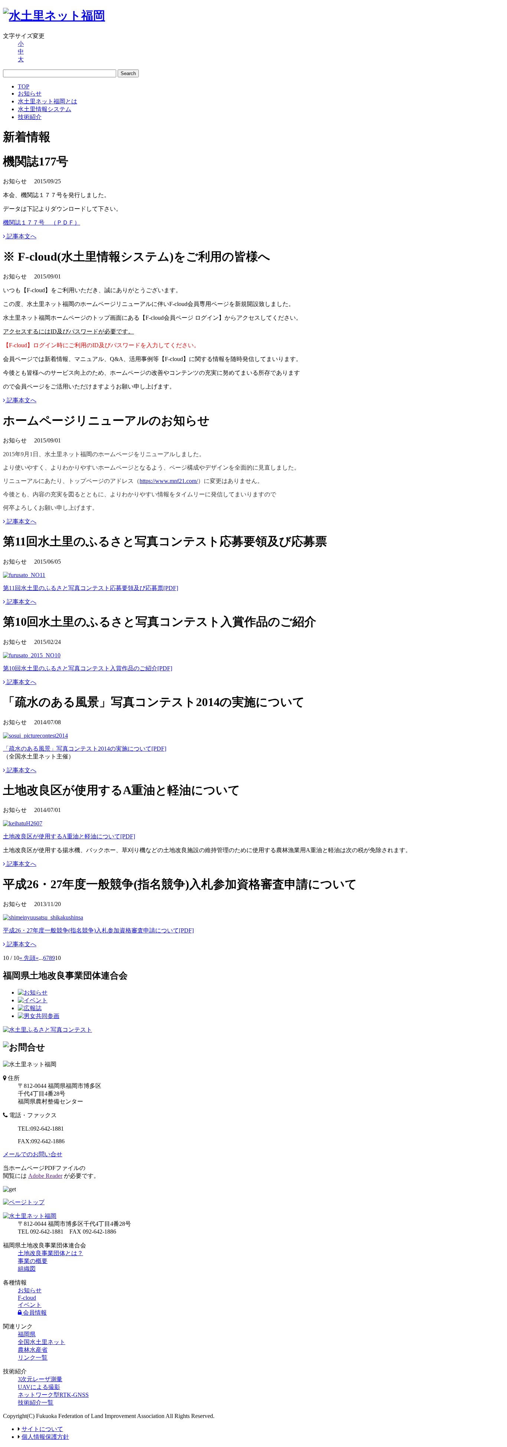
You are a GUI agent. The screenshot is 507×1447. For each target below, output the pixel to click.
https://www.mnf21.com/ (169, 481)
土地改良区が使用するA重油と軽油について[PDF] (69, 836)
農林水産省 (33, 1350)
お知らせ (30, 93)
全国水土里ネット (41, 1342)
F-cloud (27, 1298)
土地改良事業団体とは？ (50, 1253)
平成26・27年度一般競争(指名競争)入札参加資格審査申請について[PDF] (98, 930)
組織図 (27, 1269)
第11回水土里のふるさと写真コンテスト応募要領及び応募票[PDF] (90, 588)
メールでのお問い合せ (32, 1154)
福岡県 (27, 1334)
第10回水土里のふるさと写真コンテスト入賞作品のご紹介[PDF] (87, 668)
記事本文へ (20, 236)
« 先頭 (27, 958)
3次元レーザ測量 (40, 1379)
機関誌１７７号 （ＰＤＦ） (41, 222)
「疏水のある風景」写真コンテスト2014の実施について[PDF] (84, 748)
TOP (23, 86)
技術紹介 (30, 117)
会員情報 (34, 1312)
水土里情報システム (44, 109)
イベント (30, 1305)
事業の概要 (33, 1261)
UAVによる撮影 (39, 1387)
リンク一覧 (33, 1357)
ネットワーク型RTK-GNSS (53, 1395)
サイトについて (42, 1429)
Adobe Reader (45, 1176)
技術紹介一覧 (35, 1402)
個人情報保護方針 (45, 1437)
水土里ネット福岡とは (47, 101)
